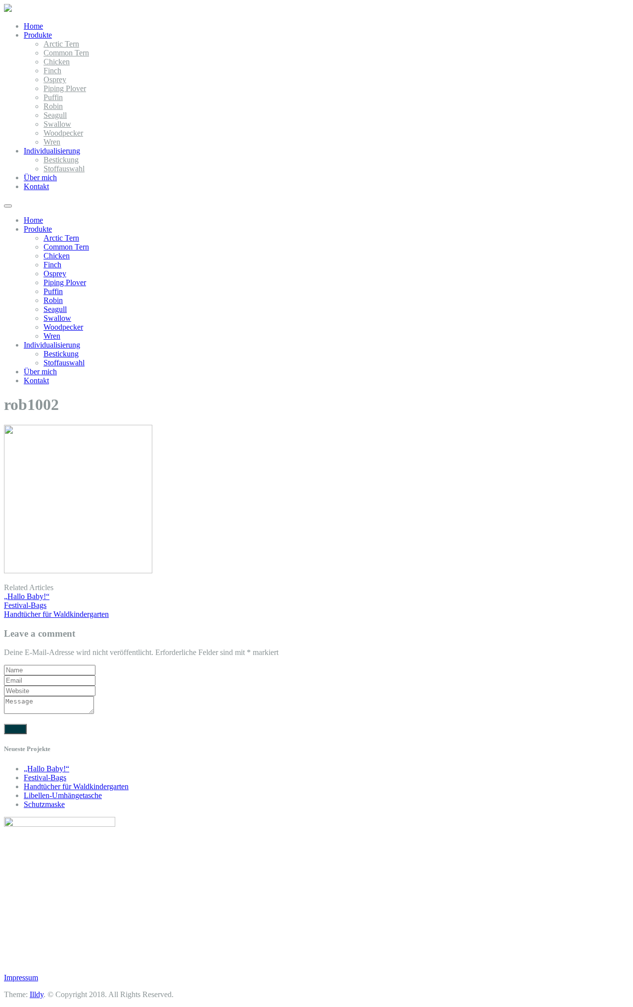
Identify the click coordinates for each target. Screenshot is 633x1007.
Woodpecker (63, 133)
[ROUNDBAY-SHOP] (8, 9)
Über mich (40, 177)
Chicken (57, 61)
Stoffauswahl (64, 168)
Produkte (38, 35)
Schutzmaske (44, 804)
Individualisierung (52, 151)
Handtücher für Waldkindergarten (76, 786)
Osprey (55, 79)
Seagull (55, 115)
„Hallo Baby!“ (46, 768)
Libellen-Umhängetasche (63, 795)
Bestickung (61, 159)
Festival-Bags (45, 777)
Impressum (21, 977)
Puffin (53, 97)
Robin (53, 106)
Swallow (57, 124)
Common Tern (66, 53)
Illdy (37, 994)
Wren (52, 142)
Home (33, 26)
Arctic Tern (61, 44)
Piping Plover (65, 88)
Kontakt (36, 186)
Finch (52, 70)
